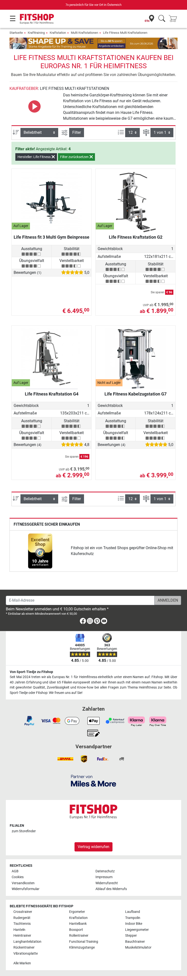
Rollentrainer (78, 936)
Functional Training (83, 942)
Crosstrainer (22, 912)
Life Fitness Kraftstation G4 (51, 393)
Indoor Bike (133, 924)
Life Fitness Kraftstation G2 (135, 237)
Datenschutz (105, 871)
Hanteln (19, 930)
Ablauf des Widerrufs (111, 889)
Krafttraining (36, 32)
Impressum (103, 877)
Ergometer (77, 912)
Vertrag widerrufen (93, 846)
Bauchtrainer (135, 942)
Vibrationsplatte (25, 953)
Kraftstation (58, 32)
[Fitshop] (37, 18)
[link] (40, 551)
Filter (76, 132)
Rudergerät (21, 918)
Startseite (16, 32)
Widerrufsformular (25, 889)
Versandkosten (23, 883)
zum (24, 831)
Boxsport (76, 930)
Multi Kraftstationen (84, 32)
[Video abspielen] (34, 106)
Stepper (131, 936)
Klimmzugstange (82, 947)
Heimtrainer (22, 936)
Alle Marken (22, 963)
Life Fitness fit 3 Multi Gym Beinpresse (51, 237)
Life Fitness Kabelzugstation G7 (135, 393)
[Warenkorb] (174, 19)
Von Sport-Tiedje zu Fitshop (31, 672)
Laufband (132, 912)
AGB (15, 871)
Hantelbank (78, 924)
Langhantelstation (27, 942)
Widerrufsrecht (106, 883)
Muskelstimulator (138, 947)
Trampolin (132, 918)
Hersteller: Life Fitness (34, 157)
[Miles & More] (93, 780)
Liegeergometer (137, 930)
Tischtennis (22, 924)
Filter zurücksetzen (74, 157)
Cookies (18, 877)
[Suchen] (162, 18)
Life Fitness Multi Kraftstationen (125, 32)
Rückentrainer (24, 947)
